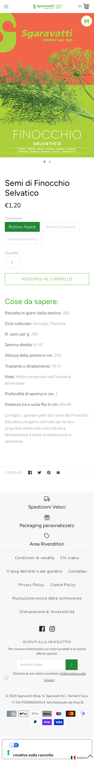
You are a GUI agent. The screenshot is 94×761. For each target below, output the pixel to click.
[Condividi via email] (58, 472)
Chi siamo (69, 558)
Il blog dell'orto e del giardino (34, 571)
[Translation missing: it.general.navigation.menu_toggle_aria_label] (6, 6)
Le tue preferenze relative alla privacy (52, 745)
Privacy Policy (31, 584)
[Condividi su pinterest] (49, 472)
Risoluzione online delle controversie (47, 598)
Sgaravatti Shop (28, 696)
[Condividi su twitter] (39, 472)
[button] (82, 757)
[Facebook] (42, 629)
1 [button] (44, 162)
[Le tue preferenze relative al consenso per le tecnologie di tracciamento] (8, 752)
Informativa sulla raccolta (29, 755)
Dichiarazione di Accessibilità (47, 611)
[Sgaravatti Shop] (47, 6)
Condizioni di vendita (34, 558)
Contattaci (77, 571)
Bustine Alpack (22, 227)
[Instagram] (52, 629)
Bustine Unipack (60, 227)
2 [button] (49, 162)
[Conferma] (72, 664)
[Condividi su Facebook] (30, 472)
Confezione (13, 218)
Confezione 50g (23, 239)
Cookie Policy (63, 584)
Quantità (11, 253)
